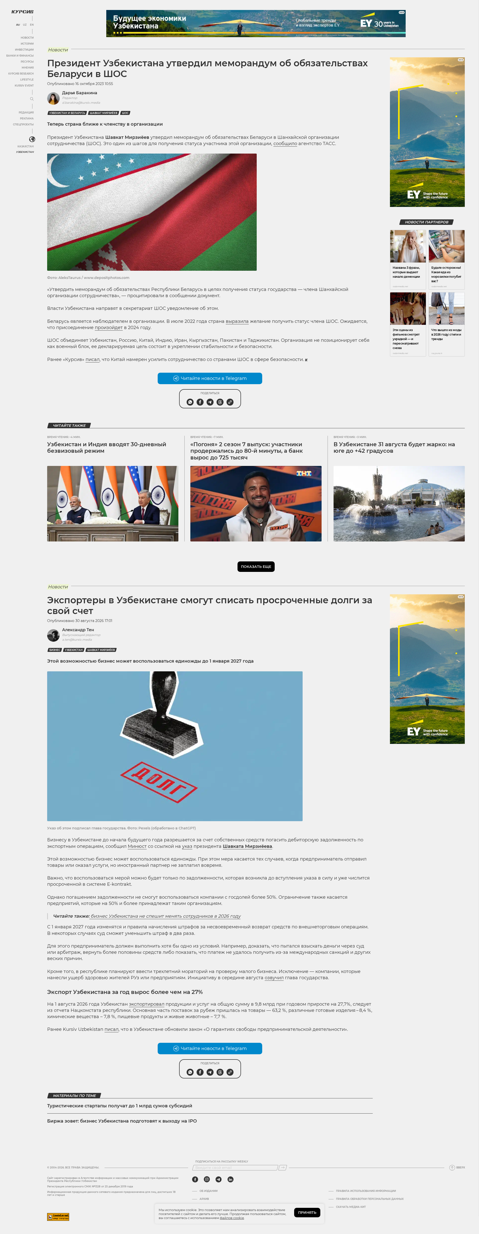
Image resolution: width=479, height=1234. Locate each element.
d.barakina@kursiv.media (81, 102)
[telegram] (219, 1179)
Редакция (26, 112)
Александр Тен (78, 629)
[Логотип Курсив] (22, 11)
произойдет (109, 327)
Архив (204, 1199)
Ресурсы (27, 61)
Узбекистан (25, 152)
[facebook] (195, 1179)
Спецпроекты (23, 124)
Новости (27, 37)
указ (187, 846)
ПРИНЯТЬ (307, 1212)
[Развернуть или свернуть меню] (32, 99)
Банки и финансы (20, 55)
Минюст (137, 846)
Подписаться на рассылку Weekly (221, 1161)
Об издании (209, 1191)
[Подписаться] (282, 1167)
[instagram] (207, 1179)
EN (32, 24)
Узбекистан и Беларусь (67, 113)
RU (18, 24)
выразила (237, 321)
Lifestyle (27, 79)
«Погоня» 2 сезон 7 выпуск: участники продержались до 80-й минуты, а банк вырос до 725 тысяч (246, 451)
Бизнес (54, 650)
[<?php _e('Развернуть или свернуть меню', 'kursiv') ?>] (32, 139)
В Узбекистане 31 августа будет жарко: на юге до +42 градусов (394, 447)
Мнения (28, 67)
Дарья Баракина (79, 92)
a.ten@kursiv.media (77, 639)
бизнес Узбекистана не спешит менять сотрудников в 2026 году (164, 916)
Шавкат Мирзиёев (103, 113)
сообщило (285, 143)
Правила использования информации (366, 1191)
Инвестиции (24, 49)
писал (93, 359)
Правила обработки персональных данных (370, 1199)
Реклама (27, 118)
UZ (25, 24)
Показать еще (256, 566)
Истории (27, 43)
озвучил (274, 977)
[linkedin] (230, 1179)
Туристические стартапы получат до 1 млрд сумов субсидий (119, 1106)
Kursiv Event (24, 85)
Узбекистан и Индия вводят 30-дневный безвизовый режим (106, 447)
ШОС (125, 113)
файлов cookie (232, 1218)
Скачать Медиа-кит (351, 1207)
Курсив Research (21, 73)
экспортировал (146, 1004)
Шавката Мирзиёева (247, 846)
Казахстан (25, 146)
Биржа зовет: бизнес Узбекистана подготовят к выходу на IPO (122, 1121)
